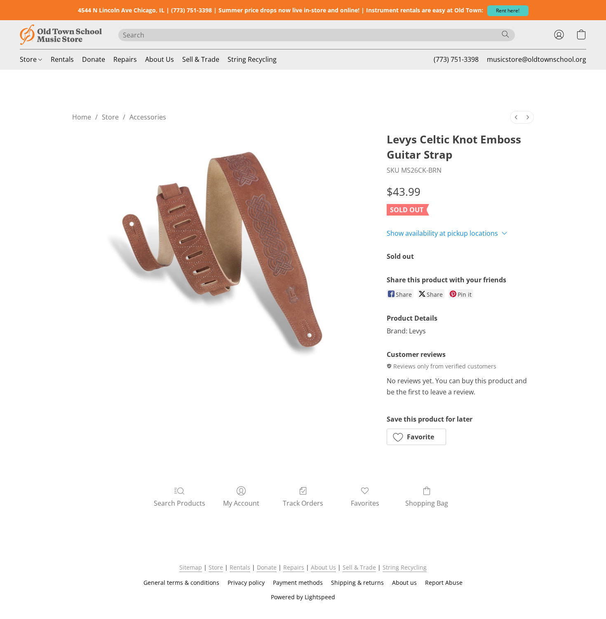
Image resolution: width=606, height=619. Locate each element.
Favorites (365, 503)
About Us (159, 59)
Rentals (62, 59)
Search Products (179, 503)
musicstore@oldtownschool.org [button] (536, 59)
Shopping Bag (426, 503)
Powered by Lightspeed (303, 597)
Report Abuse (444, 582)
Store (29, 59)
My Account (241, 503)
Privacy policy (246, 582)
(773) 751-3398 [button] (456, 59)
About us (404, 582)
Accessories (147, 117)
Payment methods (298, 582)
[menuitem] (516, 117)
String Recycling (252, 59)
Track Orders (303, 503)
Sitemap (190, 567)
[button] (507, 10)
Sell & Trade (200, 59)
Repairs (125, 59)
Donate (93, 59)
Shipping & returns (357, 582)
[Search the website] (505, 34)
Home (81, 117)
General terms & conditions (181, 582)
